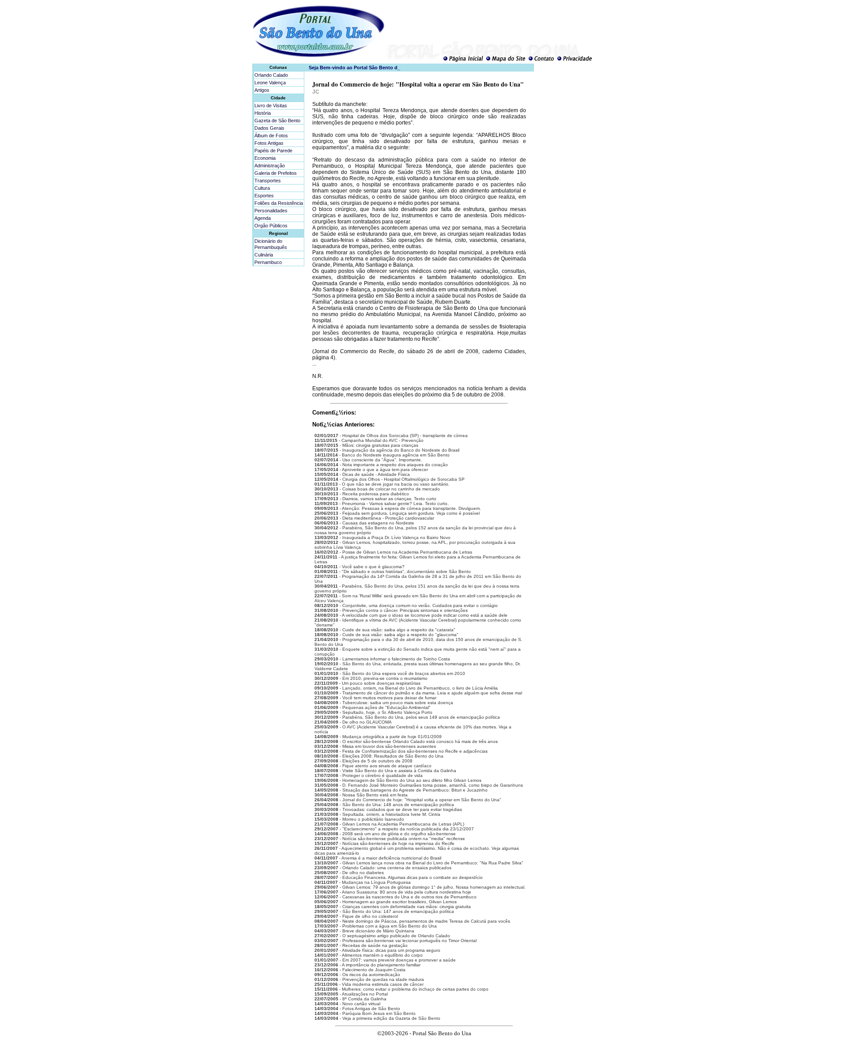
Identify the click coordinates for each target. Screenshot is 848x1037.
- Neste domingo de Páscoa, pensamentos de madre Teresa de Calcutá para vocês (412, 921)
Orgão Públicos (271, 225)
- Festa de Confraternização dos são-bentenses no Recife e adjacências (401, 751)
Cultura (262, 188)
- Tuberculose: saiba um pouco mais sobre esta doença (383, 702)
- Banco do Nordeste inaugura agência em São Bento (382, 455)
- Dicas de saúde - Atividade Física (362, 474)
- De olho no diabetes (349, 872)
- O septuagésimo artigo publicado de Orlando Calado (382, 935)
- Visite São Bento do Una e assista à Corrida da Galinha (385, 770)
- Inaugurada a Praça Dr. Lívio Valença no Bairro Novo (382, 537)
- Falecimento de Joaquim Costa (359, 969)
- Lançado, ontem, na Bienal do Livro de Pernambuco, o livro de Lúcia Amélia (406, 688)
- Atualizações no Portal (351, 994)
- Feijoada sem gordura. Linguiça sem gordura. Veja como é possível (397, 513)
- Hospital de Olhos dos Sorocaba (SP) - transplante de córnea (391, 435)
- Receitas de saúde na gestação (361, 945)
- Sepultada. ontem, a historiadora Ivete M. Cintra (377, 814)
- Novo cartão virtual (347, 1003)
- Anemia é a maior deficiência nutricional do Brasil (377, 858)
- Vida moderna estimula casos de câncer (369, 984)
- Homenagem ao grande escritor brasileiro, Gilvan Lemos (385, 901)
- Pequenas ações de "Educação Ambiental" (372, 707)
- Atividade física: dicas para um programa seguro (377, 950)
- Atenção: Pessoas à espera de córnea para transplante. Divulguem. (397, 508)
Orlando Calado (271, 75)
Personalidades (271, 210)
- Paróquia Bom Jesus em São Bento (365, 1013)
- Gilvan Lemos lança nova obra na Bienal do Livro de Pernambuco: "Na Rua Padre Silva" (418, 862)
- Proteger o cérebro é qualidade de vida (368, 775)
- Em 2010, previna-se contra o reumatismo (371, 678)
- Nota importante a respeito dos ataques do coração (381, 464)
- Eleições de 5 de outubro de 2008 (363, 760)
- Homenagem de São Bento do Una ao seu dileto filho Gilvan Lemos (397, 780)
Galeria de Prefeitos (275, 173)
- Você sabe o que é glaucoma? (359, 566)
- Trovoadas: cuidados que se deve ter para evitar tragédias (388, 809)
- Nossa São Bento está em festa (361, 794)
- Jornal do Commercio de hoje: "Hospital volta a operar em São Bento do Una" (407, 799)
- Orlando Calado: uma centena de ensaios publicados (382, 867)
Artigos (261, 90)
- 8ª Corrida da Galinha (350, 998)
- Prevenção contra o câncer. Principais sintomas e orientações (391, 610)
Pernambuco (268, 262)
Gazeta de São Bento (277, 120)
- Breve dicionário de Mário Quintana (364, 930)
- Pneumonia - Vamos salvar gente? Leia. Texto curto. (381, 503)
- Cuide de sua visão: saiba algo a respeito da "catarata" (384, 629)
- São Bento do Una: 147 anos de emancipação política (384, 911)
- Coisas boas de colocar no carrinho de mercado (377, 488)
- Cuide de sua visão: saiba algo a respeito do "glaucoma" (386, 634)
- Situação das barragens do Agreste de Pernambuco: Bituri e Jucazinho (401, 790)
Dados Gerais (269, 128)
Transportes (267, 180)
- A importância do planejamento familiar (367, 964)
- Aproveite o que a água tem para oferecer (371, 469)
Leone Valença (270, 82)
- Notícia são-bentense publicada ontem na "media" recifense (389, 838)
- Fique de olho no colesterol (356, 916)
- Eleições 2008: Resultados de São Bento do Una (378, 756)
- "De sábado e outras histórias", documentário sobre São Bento (392, 571)
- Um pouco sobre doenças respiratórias (367, 683)
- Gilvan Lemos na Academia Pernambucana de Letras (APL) (389, 824)
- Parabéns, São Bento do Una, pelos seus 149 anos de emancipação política (407, 717)
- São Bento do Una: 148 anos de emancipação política (384, 804)
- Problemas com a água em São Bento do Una (375, 926)
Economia (265, 158)
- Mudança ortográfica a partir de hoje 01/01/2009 (378, 736)
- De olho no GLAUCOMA (353, 722)
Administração (269, 165)
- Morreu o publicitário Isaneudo (359, 819)
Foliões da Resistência (278, 203)
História (262, 113)
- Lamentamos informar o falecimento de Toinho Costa (382, 658)
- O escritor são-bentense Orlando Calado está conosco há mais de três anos (406, 741)
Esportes (264, 195)
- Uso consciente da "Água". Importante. (368, 459)
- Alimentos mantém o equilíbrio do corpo (368, 955)
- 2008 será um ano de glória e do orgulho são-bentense (385, 833)
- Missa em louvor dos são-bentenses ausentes (375, 746)
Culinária (263, 254)
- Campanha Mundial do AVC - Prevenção (369, 440)
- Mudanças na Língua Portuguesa (362, 882)
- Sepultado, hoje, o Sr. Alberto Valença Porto (373, 712)
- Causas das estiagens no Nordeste (364, 522)
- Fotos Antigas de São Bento (357, 1008)
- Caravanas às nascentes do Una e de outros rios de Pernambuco (395, 896)
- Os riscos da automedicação (357, 974)
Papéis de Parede (273, 150)
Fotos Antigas (269, 143)
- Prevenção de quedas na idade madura (369, 979)
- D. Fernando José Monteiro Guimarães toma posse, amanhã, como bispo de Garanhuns (418, 785)
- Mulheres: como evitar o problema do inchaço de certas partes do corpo (401, 989)
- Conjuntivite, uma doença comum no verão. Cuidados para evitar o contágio (406, 605)
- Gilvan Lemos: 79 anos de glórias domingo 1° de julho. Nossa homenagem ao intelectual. (420, 887)
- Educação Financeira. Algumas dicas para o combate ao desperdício (398, 877)
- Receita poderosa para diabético (361, 493)
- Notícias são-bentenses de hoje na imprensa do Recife (384, 843)
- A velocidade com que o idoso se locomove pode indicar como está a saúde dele (410, 615)
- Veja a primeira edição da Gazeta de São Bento (377, 1018)
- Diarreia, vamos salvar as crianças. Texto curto (375, 498)
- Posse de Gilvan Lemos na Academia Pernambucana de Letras (393, 552)
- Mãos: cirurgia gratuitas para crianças (366, 445)
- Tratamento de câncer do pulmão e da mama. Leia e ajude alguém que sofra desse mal (418, 692)
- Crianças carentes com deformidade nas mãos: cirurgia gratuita (392, 906)
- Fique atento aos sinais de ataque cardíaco (373, 765)
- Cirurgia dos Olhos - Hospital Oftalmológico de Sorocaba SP (389, 479)
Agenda (262, 218)
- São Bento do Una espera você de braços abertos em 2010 (389, 673)
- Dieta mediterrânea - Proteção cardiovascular (374, 518)
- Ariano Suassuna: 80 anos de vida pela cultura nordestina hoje (392, 892)
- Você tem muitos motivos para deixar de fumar (375, 697)
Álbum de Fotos (271, 135)
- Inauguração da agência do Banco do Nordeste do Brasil (386, 450)
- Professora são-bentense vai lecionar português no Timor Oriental (395, 940)
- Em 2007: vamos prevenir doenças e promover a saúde (385, 960)
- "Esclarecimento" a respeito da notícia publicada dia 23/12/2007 (394, 828)
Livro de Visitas (270, 105)
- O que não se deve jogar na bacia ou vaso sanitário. (382, 484)
